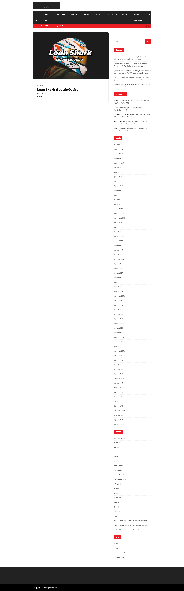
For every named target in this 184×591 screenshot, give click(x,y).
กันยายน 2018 (118, 227)
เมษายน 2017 (118, 273)
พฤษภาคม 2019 (119, 204)
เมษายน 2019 (118, 209)
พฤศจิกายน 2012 (119, 410)
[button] (146, 26)
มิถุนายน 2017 (118, 264)
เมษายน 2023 (118, 154)
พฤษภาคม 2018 (119, 236)
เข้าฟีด (116, 548)
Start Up (117, 507)
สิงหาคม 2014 (118, 397)
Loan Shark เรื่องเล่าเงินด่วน (57, 89)
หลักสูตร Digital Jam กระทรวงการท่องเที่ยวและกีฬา (130, 525)
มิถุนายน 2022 (118, 181)
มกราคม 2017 (118, 287)
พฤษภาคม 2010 (119, 424)
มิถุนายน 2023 (118, 149)
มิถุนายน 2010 (118, 420)
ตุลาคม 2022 (118, 177)
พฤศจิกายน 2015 (119, 351)
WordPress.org (119, 557)
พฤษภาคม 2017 (119, 268)
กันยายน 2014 (118, 392)
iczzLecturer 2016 (120, 475)
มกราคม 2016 (118, 342)
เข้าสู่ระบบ (117, 544)
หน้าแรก (36, 17)
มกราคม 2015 (118, 383)
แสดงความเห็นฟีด (120, 553)
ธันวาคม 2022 (118, 172)
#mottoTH (75, 14)
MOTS (116, 493)
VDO (115, 516)
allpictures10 (118, 121)
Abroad (116, 447)
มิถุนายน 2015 (118, 374)
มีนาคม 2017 (118, 277)
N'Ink (115, 128)
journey (125, 14)
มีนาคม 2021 (118, 190)
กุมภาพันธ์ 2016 (119, 337)
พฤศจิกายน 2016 (119, 296)
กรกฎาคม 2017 (119, 259)
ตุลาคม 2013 (118, 401)
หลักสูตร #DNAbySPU (138, 17)
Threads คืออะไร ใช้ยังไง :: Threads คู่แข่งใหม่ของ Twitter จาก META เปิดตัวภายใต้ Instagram (63, 26)
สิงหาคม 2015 (118, 365)
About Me (47, 17)
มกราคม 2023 (118, 167)
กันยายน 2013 (118, 406)
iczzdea (98, 14)
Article (87, 14)
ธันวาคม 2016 (118, 291)
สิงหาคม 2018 (118, 232)
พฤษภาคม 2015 (119, 378)
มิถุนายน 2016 (118, 319)
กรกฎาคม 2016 (119, 314)
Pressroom (61, 14)
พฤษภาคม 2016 (119, 323)
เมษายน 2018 (118, 241)
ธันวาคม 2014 (118, 388)
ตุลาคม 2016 (118, 300)
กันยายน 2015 (118, 360)
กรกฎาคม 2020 (119, 200)
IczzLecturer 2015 (120, 470)
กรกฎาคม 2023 (119, 145)
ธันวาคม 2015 (118, 346)
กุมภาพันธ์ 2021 (119, 195)
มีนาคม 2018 (118, 245)
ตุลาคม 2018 (118, 222)
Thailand (117, 511)
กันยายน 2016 (118, 305)
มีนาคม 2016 (118, 333)
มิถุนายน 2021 (118, 186)
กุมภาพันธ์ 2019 (119, 213)
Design (116, 456)
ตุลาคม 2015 (118, 355)
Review (116, 502)
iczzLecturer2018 (120, 479)
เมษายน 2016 (118, 328)
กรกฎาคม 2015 (119, 369)
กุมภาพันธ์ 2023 (119, 163)
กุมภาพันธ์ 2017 (119, 282)
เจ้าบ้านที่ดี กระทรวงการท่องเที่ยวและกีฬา (127, 530)
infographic (118, 484)
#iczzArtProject (119, 438)
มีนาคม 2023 (118, 158)
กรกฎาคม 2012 (119, 415)
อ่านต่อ (39, 96)
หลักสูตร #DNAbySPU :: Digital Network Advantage (130, 521)
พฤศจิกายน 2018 (119, 218)
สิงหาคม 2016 (118, 310)
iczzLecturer (112, 14)
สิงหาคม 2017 (118, 255)
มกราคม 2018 (118, 250)
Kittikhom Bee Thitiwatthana (124, 114)
